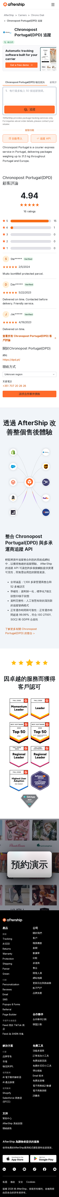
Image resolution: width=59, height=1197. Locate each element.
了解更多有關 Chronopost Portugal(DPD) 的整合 (21, 631)
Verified (28, 259)
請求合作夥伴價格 (29, 393)
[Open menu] (53, 4)
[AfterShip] (14, 4)
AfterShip (9, 15)
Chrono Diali (37, 15)
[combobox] (29, 374)
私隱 (5, 1181)
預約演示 (29, 864)
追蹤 (32, 109)
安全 (20, 1181)
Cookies (30, 1181)
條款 (12, 1181)
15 (55, 220)
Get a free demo (19, 65)
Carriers (22, 15)
